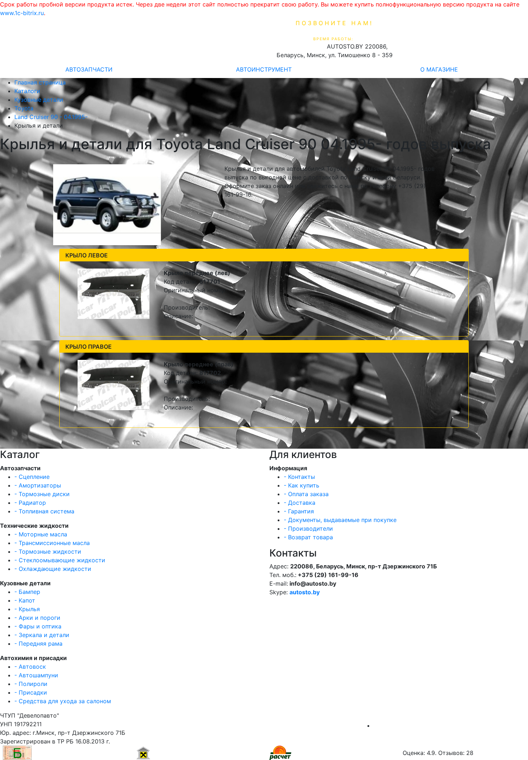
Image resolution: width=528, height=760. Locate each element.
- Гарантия (299, 511)
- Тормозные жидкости (47, 551)
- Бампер (27, 591)
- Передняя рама (38, 643)
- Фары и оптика (37, 626)
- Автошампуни (36, 675)
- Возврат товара (308, 537)
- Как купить (301, 485)
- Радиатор (30, 502)
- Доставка (299, 502)
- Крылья (27, 609)
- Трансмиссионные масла (52, 542)
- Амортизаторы (37, 485)
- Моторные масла (40, 534)
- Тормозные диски (42, 494)
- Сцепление (32, 476)
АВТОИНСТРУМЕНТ (264, 69)
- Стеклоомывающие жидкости (59, 560)
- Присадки (30, 692)
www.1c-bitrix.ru (22, 13)
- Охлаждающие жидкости (52, 568)
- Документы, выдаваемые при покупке (340, 519)
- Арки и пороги (37, 617)
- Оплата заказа (306, 494)
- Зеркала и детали (41, 634)
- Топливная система (44, 511)
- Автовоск (30, 666)
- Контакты (299, 476)
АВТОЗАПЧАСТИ (88, 69)
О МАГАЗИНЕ (439, 69)
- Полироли (30, 683)
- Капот (24, 600)
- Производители (308, 528)
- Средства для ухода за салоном (62, 701)
